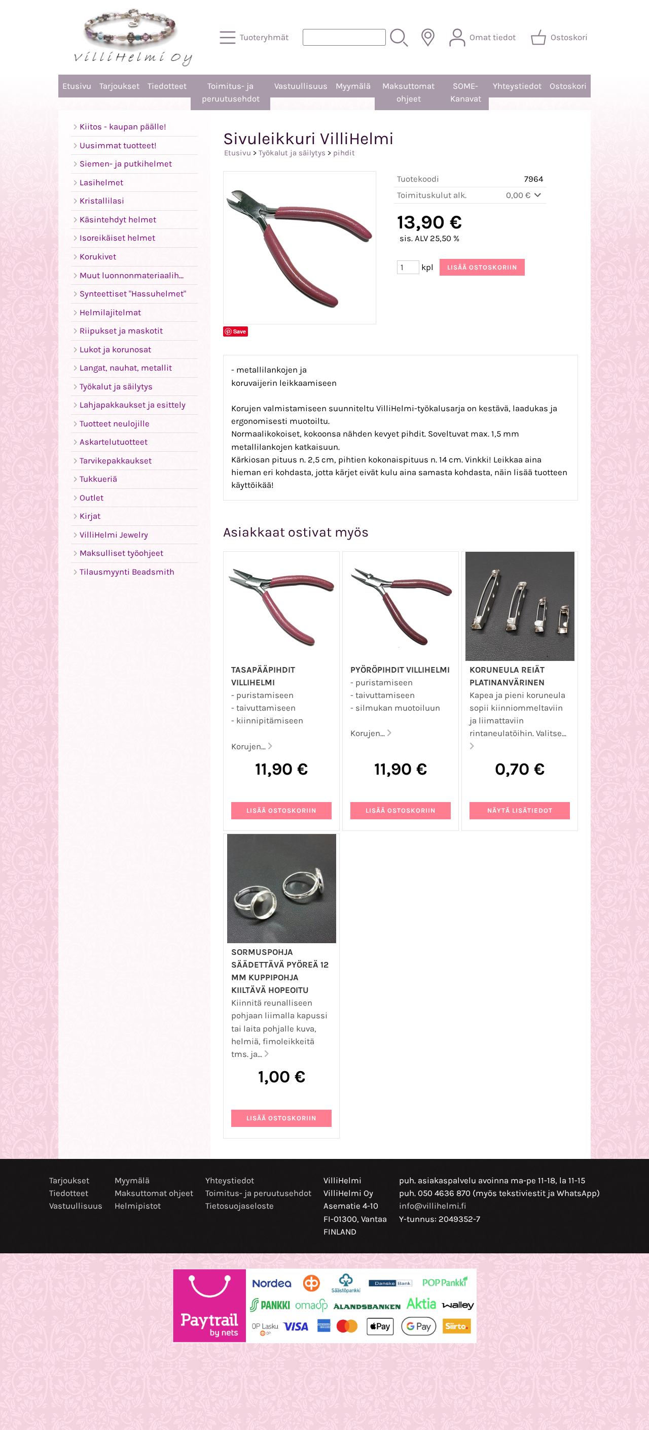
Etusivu (76, 86)
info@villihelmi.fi (432, 1206)
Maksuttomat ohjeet (408, 92)
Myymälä (353, 86)
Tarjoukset (119, 86)
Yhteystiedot (517, 86)
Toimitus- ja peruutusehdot (231, 92)
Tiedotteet (167, 86)
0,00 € (519, 195)
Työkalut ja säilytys (292, 152)
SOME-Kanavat (465, 92)
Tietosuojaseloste (239, 1206)
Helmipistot (138, 1206)
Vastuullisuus (301, 86)
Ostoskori (568, 86)
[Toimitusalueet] (428, 37)
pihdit (344, 152)
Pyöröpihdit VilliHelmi (400, 670)
